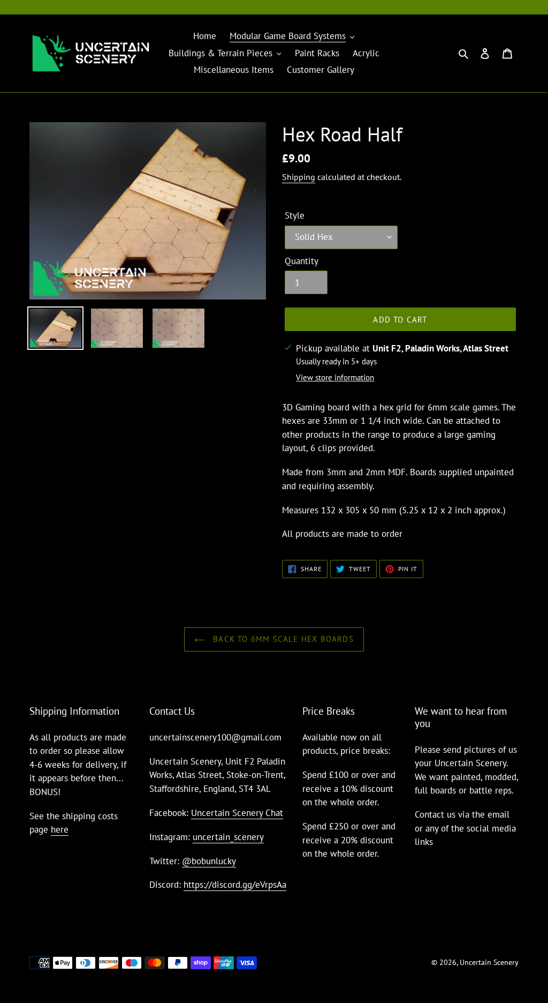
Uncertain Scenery (489, 962)
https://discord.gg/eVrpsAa (235, 884)
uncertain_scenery (228, 837)
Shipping (298, 176)
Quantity (301, 261)
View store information (335, 377)
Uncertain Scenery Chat (237, 813)
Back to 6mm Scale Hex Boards (282, 639)
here (59, 829)
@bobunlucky (209, 861)
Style (295, 215)
